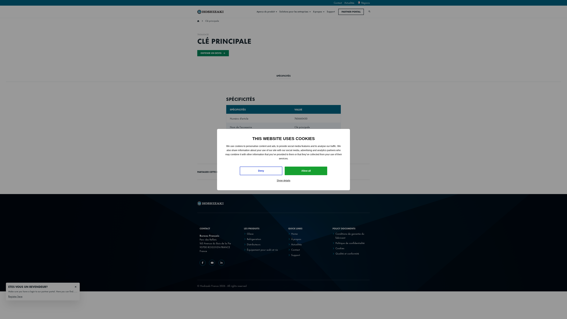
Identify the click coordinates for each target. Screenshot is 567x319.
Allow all (306, 171)
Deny (261, 171)
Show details (283, 180)
